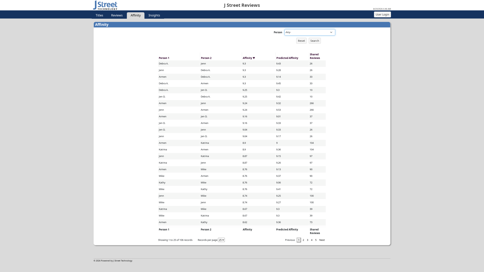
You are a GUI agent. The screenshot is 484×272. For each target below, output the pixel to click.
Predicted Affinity (287, 58)
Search (314, 40)
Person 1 (164, 58)
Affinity (136, 15)
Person (278, 32)
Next (322, 240)
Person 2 (206, 58)
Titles (99, 15)
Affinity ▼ (249, 58)
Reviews (117, 15)
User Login (382, 14)
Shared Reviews (315, 56)
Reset (301, 40)
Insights (154, 15)
